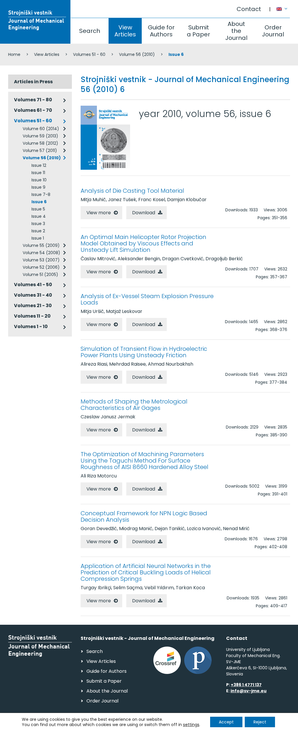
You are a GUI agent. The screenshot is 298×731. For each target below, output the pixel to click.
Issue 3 (38, 223)
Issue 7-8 (40, 194)
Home (14, 54)
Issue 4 (38, 216)
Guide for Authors (161, 30)
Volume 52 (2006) (41, 267)
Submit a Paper (198, 30)
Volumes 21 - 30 (33, 305)
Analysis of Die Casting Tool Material (132, 191)
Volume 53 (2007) (41, 260)
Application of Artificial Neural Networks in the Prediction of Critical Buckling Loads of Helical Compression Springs (146, 572)
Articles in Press (33, 81)
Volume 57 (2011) (40, 150)
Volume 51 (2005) (40, 274)
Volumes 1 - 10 (31, 326)
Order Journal (273, 30)
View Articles (125, 30)
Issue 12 (38, 165)
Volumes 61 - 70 (33, 110)
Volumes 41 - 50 (33, 284)
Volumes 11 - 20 (32, 316)
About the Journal (236, 31)
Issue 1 (37, 238)
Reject (259, 722)
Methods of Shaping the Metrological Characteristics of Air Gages (134, 404)
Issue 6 (39, 202)
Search (89, 31)
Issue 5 (38, 209)
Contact (249, 9)
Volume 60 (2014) (41, 129)
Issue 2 (38, 231)
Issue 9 (38, 187)
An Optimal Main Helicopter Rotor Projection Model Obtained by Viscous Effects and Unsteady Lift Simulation (143, 243)
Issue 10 (39, 180)
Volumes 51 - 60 (89, 54)
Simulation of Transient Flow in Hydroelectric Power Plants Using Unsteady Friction (144, 352)
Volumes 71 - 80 (33, 99)
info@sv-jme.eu (248, 691)
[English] (283, 6)
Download (143, 212)
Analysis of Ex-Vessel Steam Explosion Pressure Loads (147, 299)
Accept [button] (226, 722)
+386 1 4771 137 (246, 685)
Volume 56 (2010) (137, 54)
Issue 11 (38, 173)
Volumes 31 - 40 (33, 295)
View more (98, 212)
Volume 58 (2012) (40, 143)
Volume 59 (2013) (40, 136)
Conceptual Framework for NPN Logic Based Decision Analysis (144, 516)
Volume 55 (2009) (41, 245)
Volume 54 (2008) (41, 253)
